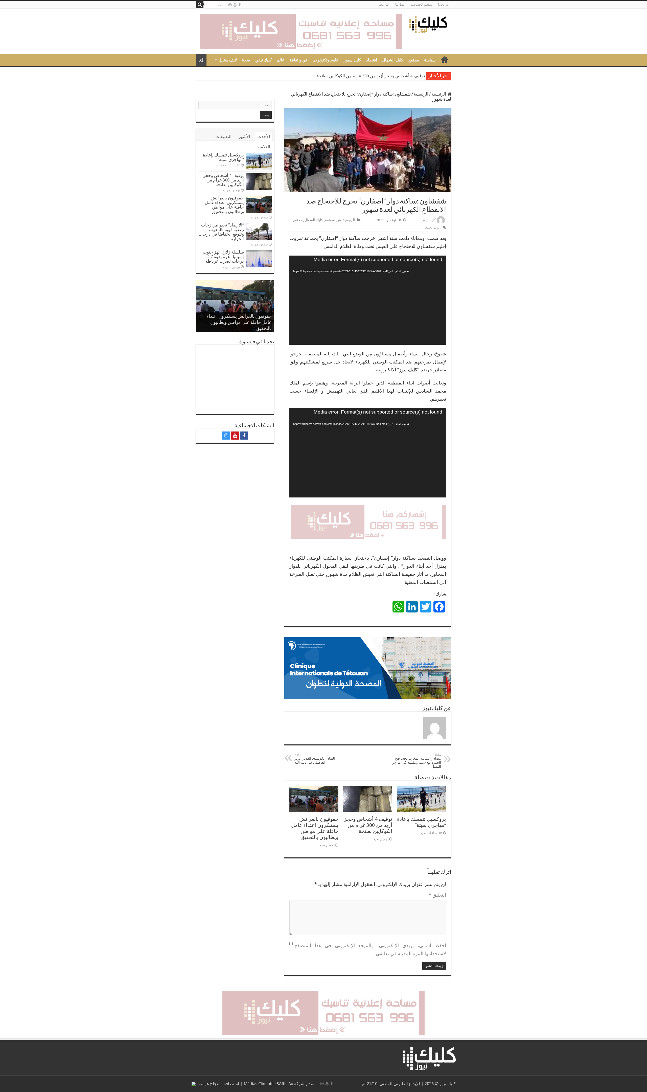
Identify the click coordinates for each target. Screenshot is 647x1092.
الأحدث (263, 136)
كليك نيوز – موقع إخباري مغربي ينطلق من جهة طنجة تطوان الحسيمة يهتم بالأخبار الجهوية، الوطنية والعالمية (444, 59)
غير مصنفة (333, 220)
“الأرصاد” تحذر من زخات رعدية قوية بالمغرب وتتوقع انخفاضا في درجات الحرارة (221, 231)
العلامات (263, 146)
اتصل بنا (400, 4)
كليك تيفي (263, 60)
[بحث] (199, 4)
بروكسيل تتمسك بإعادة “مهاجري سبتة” (421, 822)
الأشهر (244, 136)
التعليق (437, 895)
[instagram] (230, 5)
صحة (246, 60)
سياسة (429, 60)
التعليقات (223, 136)
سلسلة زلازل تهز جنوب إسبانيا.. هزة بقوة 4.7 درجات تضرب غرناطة (223, 256)
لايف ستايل (227, 60)
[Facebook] (239, 5)
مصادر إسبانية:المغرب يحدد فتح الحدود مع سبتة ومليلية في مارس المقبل (416, 760)
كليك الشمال (392, 60)
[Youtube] (235, 5)
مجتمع (413, 60)
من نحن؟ (443, 4)
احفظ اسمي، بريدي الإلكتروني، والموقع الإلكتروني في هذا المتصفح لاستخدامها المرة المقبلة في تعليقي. (370, 950)
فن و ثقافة (298, 60)
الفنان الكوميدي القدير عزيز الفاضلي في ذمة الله (314, 758)
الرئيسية (439, 94)
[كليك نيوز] (428, 24)
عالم (281, 60)
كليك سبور (352, 60)
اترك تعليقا (433, 227)
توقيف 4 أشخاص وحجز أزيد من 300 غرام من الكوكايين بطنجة (371, 76)
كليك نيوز (429, 220)
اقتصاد (371, 60)
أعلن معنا (384, 4)
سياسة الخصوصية (421, 4)
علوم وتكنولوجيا (325, 60)
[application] (367, 300)
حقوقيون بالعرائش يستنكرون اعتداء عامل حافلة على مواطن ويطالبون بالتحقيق (314, 828)
